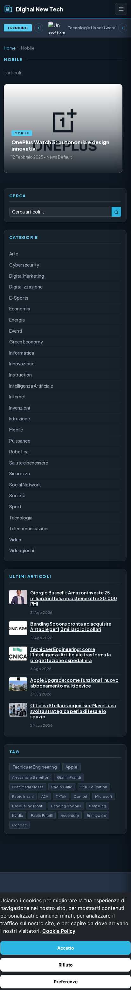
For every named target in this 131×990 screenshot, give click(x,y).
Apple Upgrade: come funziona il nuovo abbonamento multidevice (74, 682)
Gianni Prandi (69, 777)
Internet (17, 396)
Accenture (70, 815)
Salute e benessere (28, 462)
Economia (19, 308)
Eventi (15, 331)
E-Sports (18, 298)
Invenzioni (19, 407)
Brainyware (96, 815)
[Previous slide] (38, 28)
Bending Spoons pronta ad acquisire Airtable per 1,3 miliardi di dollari (70, 626)
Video (15, 539)
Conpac (19, 825)
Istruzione (19, 418)
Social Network (25, 484)
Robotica (19, 451)
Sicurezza (19, 473)
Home (10, 48)
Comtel (80, 796)
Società (17, 495)
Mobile (22, 133)
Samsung (97, 806)
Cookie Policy (58, 931)
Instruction (20, 374)
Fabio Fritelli (42, 815)
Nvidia (17, 815)
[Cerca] (116, 212)
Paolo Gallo (61, 786)
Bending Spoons (66, 806)
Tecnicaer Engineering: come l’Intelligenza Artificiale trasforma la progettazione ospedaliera (70, 655)
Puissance (19, 441)
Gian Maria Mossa (28, 786)
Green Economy (26, 341)
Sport (15, 506)
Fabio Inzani (23, 796)
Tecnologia (20, 517)
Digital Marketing (26, 276)
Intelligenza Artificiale (31, 386)
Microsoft (103, 796)
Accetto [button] (65, 948)
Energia (17, 319)
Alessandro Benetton (30, 777)
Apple (71, 767)
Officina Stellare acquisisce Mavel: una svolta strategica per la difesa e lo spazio (73, 711)
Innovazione (21, 363)
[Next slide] (122, 28)
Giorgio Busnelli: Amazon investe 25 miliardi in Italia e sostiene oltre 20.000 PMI (73, 598)
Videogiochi (21, 550)
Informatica (21, 353)
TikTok (61, 796)
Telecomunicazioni (28, 528)
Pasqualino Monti (27, 806)
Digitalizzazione (26, 286)
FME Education (93, 786)
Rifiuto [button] (66, 964)
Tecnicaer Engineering (35, 767)
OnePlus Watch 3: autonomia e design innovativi (60, 145)
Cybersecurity (24, 265)
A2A (44, 796)
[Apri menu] (121, 9)
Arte (13, 253)
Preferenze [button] (66, 981)
